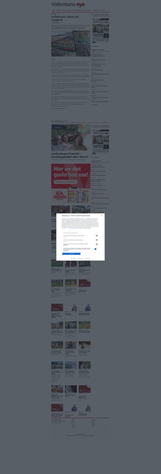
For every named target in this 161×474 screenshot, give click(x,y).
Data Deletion (73, 258)
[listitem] (80, 233)
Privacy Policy (87, 258)
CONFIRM (71, 253)
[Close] (102, 216)
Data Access (80, 258)
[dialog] (80, 237)
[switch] (96, 235)
